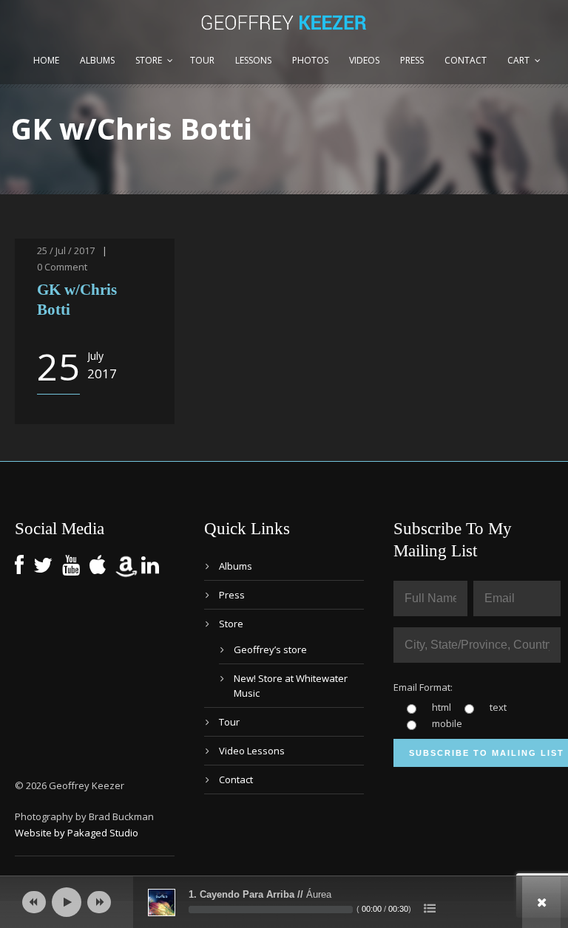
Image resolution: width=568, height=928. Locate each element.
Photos (310, 60)
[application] (284, 902)
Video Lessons (252, 750)
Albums (97, 60)
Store (148, 60)
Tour (202, 60)
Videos (364, 60)
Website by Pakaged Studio (76, 832)
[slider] (271, 909)
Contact (465, 60)
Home (46, 60)
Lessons (253, 60)
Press (412, 60)
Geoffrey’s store (270, 649)
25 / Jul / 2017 (66, 250)
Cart (518, 60)
